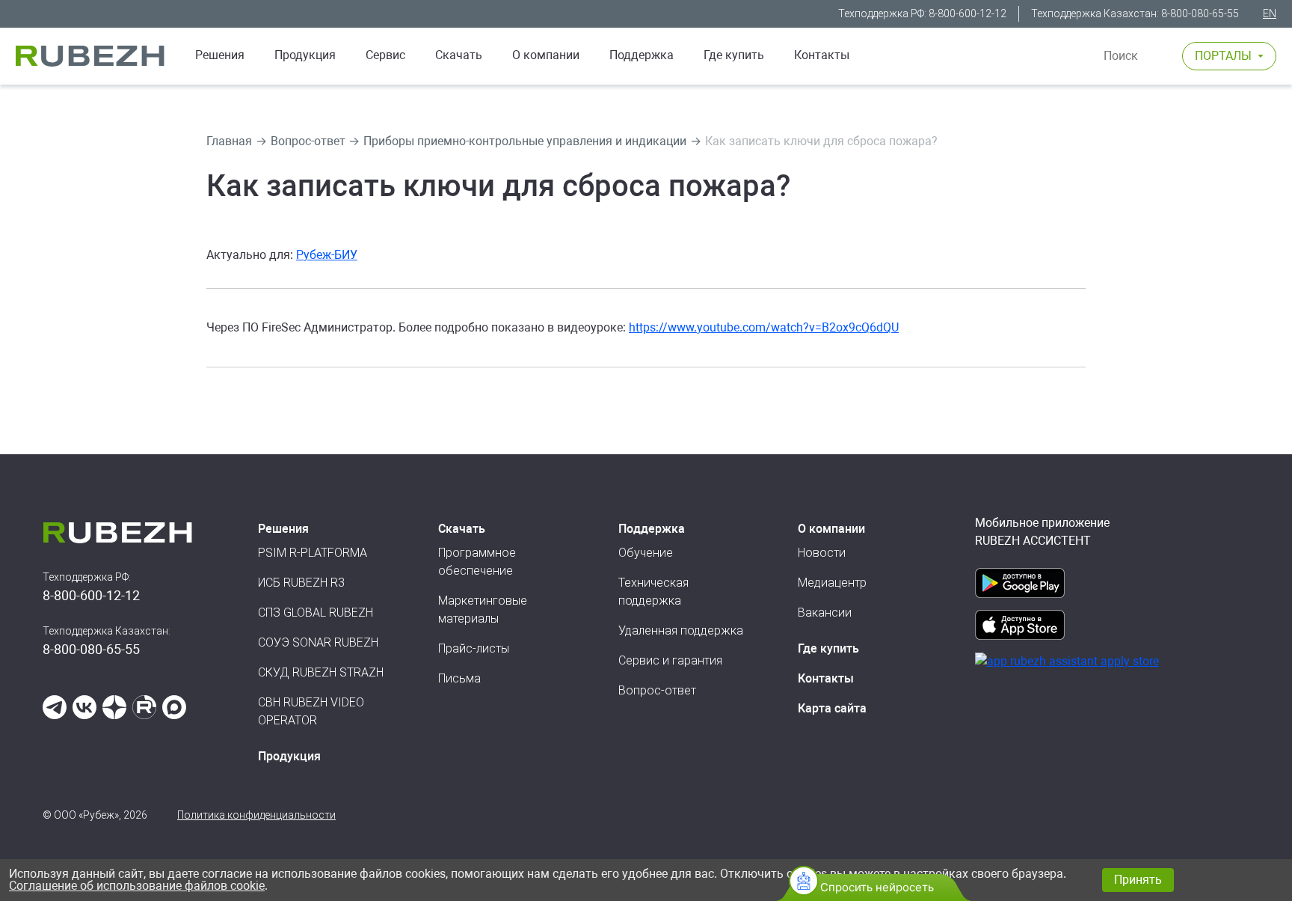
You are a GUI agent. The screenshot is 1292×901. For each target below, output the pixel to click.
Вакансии (825, 612)
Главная (229, 141)
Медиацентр (832, 582)
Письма (459, 678)
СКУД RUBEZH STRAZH (321, 672)
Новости (822, 553)
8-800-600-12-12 (967, 13)
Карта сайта (832, 708)
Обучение (645, 553)
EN (1269, 13)
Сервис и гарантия (670, 660)
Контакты (821, 55)
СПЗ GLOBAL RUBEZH (315, 612)
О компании (545, 55)
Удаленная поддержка (680, 630)
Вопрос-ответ (308, 141)
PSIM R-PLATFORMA (312, 553)
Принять (1138, 880)
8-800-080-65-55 (1200, 13)
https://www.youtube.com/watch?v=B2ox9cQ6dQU (764, 327)
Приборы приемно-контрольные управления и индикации (524, 141)
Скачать (458, 55)
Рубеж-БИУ (326, 255)
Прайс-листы (473, 648)
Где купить (734, 55)
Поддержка (641, 55)
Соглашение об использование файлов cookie (137, 886)
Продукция (289, 756)
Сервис (385, 55)
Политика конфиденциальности (256, 815)
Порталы (1223, 56)
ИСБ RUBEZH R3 (301, 582)
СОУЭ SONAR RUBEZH (318, 642)
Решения (219, 55)
